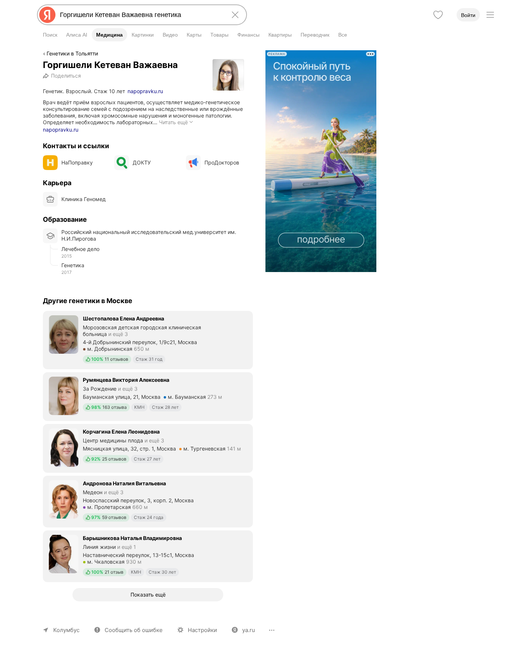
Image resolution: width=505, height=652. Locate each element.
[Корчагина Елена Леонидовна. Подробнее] (148, 447)
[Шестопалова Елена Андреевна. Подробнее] (148, 339)
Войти (468, 15)
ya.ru (248, 630)
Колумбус (66, 630)
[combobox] (140, 14)
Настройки (202, 630)
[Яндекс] (47, 15)
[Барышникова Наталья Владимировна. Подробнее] (148, 555)
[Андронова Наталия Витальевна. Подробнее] (148, 501)
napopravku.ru (145, 91)
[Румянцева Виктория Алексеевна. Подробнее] (148, 396)
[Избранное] (438, 15)
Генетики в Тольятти (72, 53)
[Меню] (490, 14)
